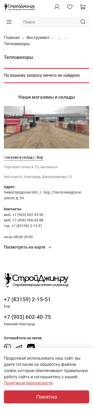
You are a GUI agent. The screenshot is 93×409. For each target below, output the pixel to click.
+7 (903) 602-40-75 (27, 317)
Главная (12, 37)
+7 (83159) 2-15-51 (27, 299)
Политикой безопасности (28, 383)
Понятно (46, 397)
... (59, 37)
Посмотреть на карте (24, 247)
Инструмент (38, 37)
